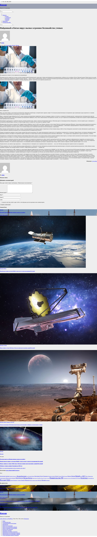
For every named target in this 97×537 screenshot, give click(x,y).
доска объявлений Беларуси (12, 470)
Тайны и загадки (10, 422)
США (8, 480)
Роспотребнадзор (91, 478)
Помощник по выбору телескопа (10, 531)
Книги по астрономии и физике (10, 527)
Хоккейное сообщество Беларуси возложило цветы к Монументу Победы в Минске (20, 501)
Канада (69, 476)
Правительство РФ (56, 478)
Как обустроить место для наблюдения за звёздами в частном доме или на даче (18, 507)
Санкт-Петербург (14, 480)
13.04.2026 (2, 510)
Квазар (3, 5)
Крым (81, 476)
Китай (77, 476)
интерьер (48, 480)
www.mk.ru (94, 161)
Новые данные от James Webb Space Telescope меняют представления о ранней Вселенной (17, 347)
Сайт (1, 199)
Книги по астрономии (8, 525)
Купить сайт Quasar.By (8, 529)
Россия (3, 480)
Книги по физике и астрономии (10, 528)
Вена (27, 476)
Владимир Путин (39, 476)
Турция (19, 480)
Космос (7, 16)
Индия (63, 476)
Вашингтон (15, 476)
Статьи (5, 345)
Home (4, 521)
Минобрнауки (19, 478)
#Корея (17, 45)
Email (1, 197)
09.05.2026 (2, 503)
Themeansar (26, 518)
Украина (23, 480)
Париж (42, 478)
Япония (44, 480)
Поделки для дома (46, 478)
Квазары (7, 19)
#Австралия (8, 45)
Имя (1, 194)
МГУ (84, 476)
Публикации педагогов (67, 478)
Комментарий (3, 192)
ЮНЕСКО (39, 480)
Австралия (2, 476)
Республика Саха (74, 478)
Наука (5, 268)
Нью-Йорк (39, 478)
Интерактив (5, 524)
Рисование (78, 478)
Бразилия (11, 476)
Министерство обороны (10, 478)
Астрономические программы (9, 523)
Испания (66, 476)
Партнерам (5, 21)
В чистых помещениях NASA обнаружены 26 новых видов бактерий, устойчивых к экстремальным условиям (21, 424)
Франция (27, 480)
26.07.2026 (2, 215)
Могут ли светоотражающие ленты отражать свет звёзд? (12, 468)
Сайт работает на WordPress (6, 518)
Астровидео (8, 17)
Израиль (60, 476)
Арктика (7, 476)
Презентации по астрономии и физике (11, 532)
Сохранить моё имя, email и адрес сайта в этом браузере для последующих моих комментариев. (23, 202)
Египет (56, 476)
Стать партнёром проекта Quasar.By (11, 535)
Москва (25, 478)
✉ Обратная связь (7, 22)
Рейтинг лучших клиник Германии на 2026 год (11, 466)
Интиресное (2, 485)
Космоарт (7, 18)
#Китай (13, 45)
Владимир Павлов (31, 476)
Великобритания (21, 476)
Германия (45, 476)
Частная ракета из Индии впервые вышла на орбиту (12, 212)
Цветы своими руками (33, 480)
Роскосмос (84, 478)
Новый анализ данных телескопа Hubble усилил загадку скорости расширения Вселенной (17, 271)
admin (2, 42)
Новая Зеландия (34, 478)
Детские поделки (51, 476)
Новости (5, 15)
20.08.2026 (2, 490)
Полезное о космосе (7, 530)
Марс (87, 476)
